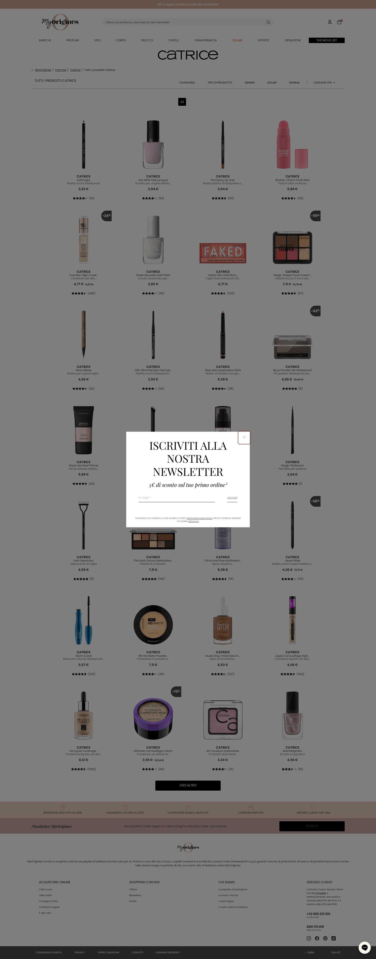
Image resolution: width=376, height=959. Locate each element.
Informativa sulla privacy (200, 518)
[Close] (244, 437)
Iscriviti (232, 498)
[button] (365, 948)
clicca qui (193, 521)
